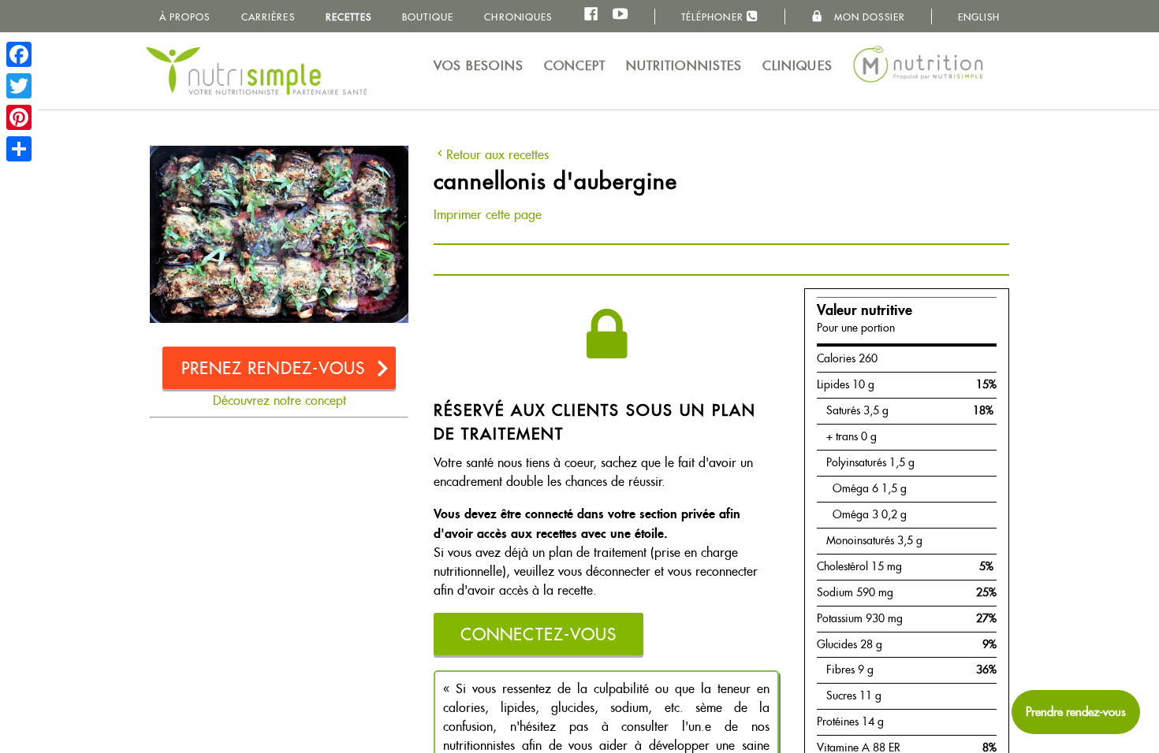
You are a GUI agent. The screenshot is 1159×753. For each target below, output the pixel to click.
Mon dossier (868, 17)
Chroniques (518, 17)
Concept (575, 65)
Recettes (348, 17)
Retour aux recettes (497, 155)
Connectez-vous (538, 634)
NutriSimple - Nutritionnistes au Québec (256, 71)
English (979, 17)
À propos (185, 17)
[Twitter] (19, 86)
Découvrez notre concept (279, 400)
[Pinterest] (19, 117)
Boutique (427, 17)
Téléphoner (714, 17)
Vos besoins (479, 65)
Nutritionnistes (684, 65)
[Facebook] (19, 54)
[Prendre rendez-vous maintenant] (1076, 712)
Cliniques (797, 65)
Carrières (268, 17)
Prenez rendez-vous (273, 368)
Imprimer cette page (488, 214)
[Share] (19, 149)
